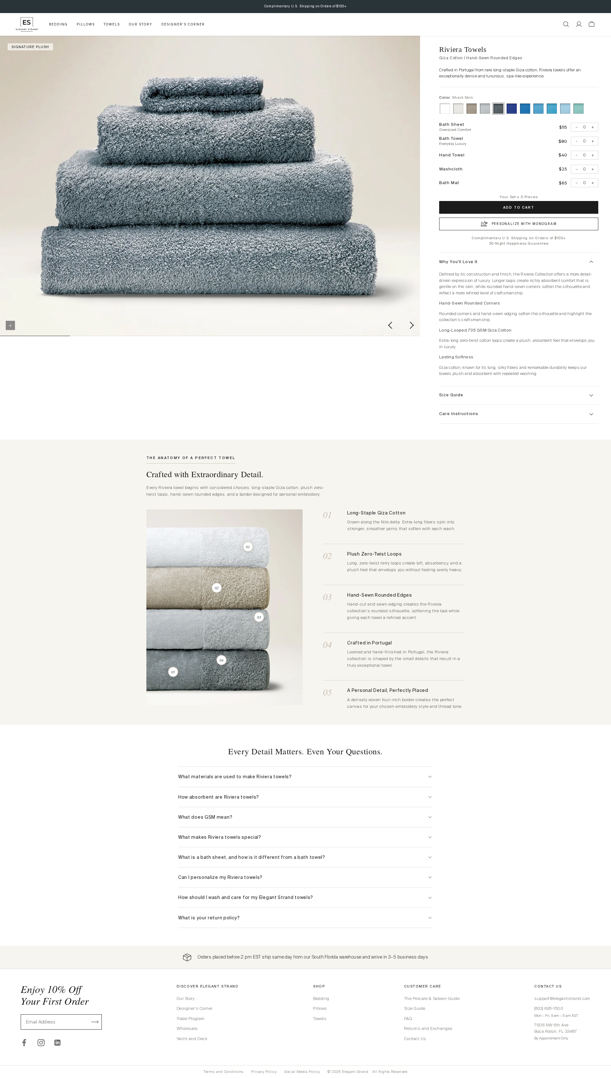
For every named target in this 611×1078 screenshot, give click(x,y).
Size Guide (414, 1008)
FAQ (408, 1018)
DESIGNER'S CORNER (183, 24)
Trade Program (191, 1018)
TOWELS (112, 24)
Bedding (321, 998)
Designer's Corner (195, 1008)
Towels (320, 1018)
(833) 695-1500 (548, 1008)
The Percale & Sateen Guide (432, 998)
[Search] (566, 24)
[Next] (418, 333)
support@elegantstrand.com (562, 998)
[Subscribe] (95, 1022)
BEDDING (58, 24)
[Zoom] (10, 325)
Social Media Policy (302, 1071)
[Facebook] (24, 1042)
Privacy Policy (264, 1071)
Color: (456, 97)
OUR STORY (140, 24)
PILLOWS (86, 24)
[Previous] (400, 333)
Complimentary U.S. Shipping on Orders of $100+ (305, 6)
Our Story (186, 998)
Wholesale (187, 1028)
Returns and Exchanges (428, 1028)
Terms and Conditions (223, 1071)
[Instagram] (41, 1042)
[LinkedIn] (57, 1042)
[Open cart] (591, 24)
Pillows (320, 1008)
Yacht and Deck (192, 1038)
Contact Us (415, 1038)
